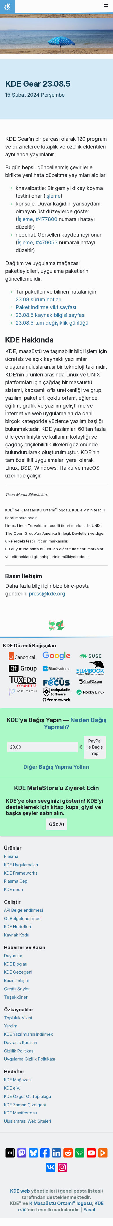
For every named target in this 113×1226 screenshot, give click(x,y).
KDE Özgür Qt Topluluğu (27, 1096)
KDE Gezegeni (18, 972)
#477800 (46, 219)
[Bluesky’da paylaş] (33, 1150)
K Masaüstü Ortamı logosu (60, 1203)
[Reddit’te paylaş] (68, 1150)
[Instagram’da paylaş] (62, 1164)
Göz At (56, 824)
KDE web (20, 1191)
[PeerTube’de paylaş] (102, 1150)
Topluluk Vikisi (18, 1017)
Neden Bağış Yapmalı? (75, 723)
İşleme (53, 196)
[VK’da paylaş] (50, 1164)
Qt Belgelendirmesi (22, 918)
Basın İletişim (16, 980)
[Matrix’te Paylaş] (10, 1150)
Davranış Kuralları (20, 1042)
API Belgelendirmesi (23, 910)
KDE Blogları (15, 964)
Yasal (89, 1209)
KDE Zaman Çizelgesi (25, 1104)
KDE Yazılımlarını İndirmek (28, 1034)
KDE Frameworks (21, 873)
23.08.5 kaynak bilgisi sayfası (50, 315)
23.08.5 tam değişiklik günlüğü (52, 323)
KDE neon (13, 889)
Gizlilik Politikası (19, 1050)
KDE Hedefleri (17, 926)
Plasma (11, 856)
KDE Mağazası (18, 1079)
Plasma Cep (16, 881)
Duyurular (13, 955)
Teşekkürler (16, 997)
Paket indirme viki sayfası (46, 307)
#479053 (47, 242)
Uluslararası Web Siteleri (27, 1121)
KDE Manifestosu (20, 1112)
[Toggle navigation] (106, 7)
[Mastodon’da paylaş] (21, 1150)
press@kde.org (47, 594)
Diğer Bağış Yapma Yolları (56, 767)
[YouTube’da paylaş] (91, 1150)
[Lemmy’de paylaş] (79, 1150)
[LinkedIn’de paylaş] (56, 1150)
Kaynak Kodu (16, 934)
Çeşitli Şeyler (17, 988)
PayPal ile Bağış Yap (95, 747)
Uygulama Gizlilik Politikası (29, 1058)
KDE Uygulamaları (21, 864)
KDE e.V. (12, 1088)
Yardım (10, 1025)
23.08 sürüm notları (38, 299)
